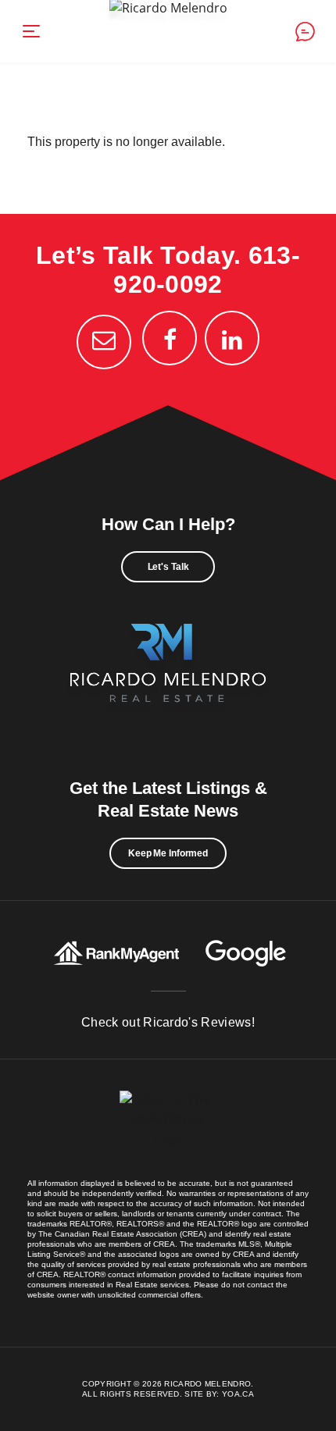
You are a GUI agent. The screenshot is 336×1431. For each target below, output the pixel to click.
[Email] (104, 342)
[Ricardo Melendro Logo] (168, 680)
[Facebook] (169, 338)
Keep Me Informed (168, 853)
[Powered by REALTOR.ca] (168, 1134)
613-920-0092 (206, 269)
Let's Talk (168, 566)
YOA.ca (238, 1394)
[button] (31, 31)
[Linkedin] (232, 338)
